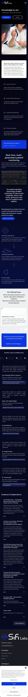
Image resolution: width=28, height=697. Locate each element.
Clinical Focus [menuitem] (4, 656)
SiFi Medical (4, 650)
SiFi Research (5, 664)
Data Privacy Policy (17, 695)
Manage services (13, 679)
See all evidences (19, 623)
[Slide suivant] (25, 329)
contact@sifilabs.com (7, 645)
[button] (26, 667)
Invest (17, 17)
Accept (14, 683)
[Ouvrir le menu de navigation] (25, 3)
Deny (14, 687)
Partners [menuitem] (3, 658)
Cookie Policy (9, 695)
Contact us (6, 17)
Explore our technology (8, 218)
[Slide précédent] (21, 329)
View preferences (14, 691)
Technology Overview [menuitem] (6, 653)
